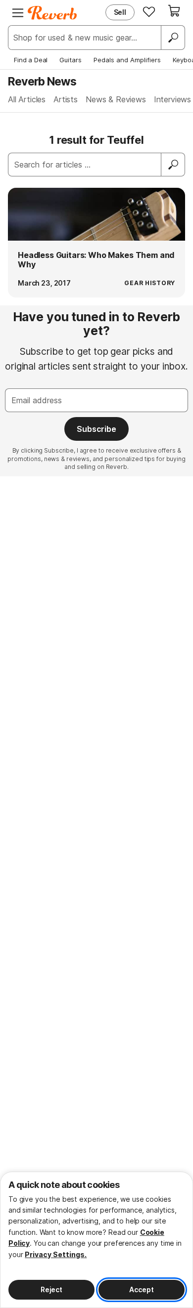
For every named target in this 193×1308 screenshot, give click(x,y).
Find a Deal (31, 60)
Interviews (172, 99)
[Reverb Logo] (52, 12)
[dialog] (96, 1240)
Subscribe (96, 429)
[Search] (173, 37)
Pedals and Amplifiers (127, 60)
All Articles (27, 99)
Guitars (70, 60)
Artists (65, 99)
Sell (120, 12)
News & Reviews (116, 99)
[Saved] (149, 11)
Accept (141, 1289)
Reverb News (42, 81)
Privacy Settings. (56, 1254)
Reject (51, 1289)
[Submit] (173, 164)
